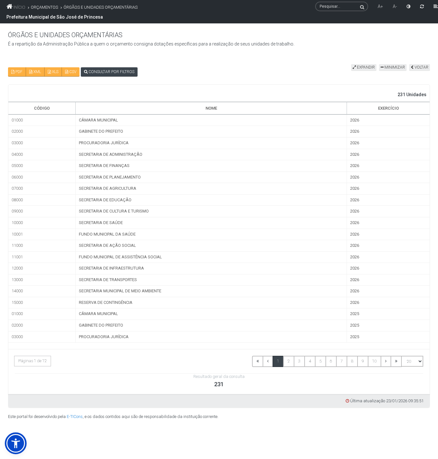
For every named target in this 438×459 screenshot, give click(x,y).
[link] (408, 6)
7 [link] (342, 361)
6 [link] (331, 361)
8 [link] (352, 361)
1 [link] (278, 361)
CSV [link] (72, 72)
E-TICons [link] (75, 416)
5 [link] (320, 361)
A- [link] (395, 6)
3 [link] (299, 361)
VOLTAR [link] (421, 67)
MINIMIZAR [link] (394, 67)
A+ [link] (380, 6)
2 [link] (289, 361)
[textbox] (341, 6)
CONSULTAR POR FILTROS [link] (111, 72)
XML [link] (36, 72)
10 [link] (374, 361)
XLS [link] (54, 72)
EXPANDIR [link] (365, 67)
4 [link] (310, 361)
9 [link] (363, 361)
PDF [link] (18, 72)
